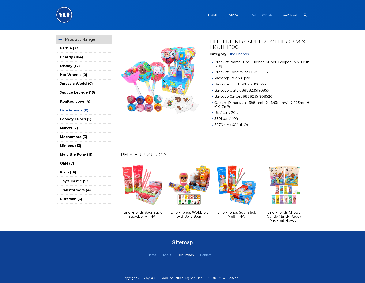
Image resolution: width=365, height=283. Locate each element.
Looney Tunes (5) (75, 119)
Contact (290, 15)
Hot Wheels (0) (73, 75)
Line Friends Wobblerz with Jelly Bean (189, 214)
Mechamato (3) (73, 137)
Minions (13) (70, 146)
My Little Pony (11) (76, 155)
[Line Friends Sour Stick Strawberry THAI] (142, 184)
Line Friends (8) (74, 110)
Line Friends (238, 54)
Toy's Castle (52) (75, 181)
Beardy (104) (71, 57)
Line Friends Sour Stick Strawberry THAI (142, 214)
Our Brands (261, 15)
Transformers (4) (75, 190)
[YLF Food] (64, 14)
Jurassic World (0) (76, 84)
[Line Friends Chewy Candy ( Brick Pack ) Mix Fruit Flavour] (283, 184)
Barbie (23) (70, 48)
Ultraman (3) (71, 199)
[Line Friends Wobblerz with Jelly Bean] (189, 184)
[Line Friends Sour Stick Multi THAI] (236, 184)
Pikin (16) (68, 172)
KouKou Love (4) (75, 101)
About (234, 15)
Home (213, 15)
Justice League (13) (77, 93)
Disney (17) (70, 66)
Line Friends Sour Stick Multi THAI (236, 214)
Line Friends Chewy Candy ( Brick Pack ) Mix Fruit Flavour (284, 216)
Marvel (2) (69, 128)
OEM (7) (67, 163)
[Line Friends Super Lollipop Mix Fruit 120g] (160, 78)
